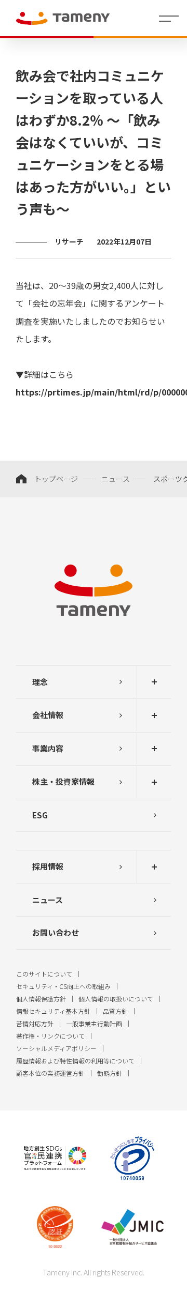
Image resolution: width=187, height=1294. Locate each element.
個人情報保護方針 (41, 998)
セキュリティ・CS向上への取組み (63, 986)
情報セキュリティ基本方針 (53, 1011)
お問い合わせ (55, 932)
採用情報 (47, 866)
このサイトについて (44, 973)
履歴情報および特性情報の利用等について (75, 1060)
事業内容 (47, 748)
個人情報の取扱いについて (115, 998)
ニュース (115, 479)
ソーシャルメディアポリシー (56, 1048)
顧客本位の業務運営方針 (50, 1073)
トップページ (56, 479)
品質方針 (115, 1011)
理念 (40, 681)
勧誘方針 (109, 1073)
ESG (40, 815)
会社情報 (47, 714)
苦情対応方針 (35, 1023)
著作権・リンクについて (50, 1035)
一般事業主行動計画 (94, 1023)
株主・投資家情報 (63, 781)
